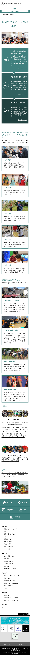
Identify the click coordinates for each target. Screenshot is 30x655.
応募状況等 (7, 578)
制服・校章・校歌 (9, 556)
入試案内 (4, 573)
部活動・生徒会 (8, 563)
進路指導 (4, 592)
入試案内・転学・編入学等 (11, 575)
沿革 (5, 536)
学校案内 (8, 14)
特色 (5, 531)
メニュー (27, 4)
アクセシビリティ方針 (22, 644)
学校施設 (6, 566)
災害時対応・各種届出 (10, 568)
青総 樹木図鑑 (8, 546)
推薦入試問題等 (8, 585)
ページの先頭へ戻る (23, 614)
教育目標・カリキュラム (11, 534)
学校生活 (4, 553)
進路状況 (6, 595)
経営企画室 (7, 549)
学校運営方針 (8, 541)
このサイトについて (8, 644)
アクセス (4, 604)
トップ (3, 14)
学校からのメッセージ (10, 529)
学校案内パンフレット (10, 539)
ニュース (4, 607)
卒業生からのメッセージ (11, 600)
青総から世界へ (8, 544)
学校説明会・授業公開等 (11, 583)
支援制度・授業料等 (9, 580)
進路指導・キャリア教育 (11, 597)
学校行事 (6, 558)
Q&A (5, 588)
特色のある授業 (8, 561)
